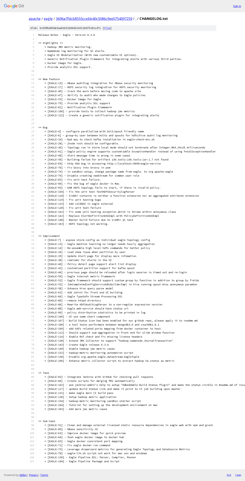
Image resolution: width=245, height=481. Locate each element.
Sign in (237, 6)
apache (35, 18)
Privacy (33, 475)
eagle (48, 18)
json (238, 475)
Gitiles (23, 475)
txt (229, 475)
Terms (44, 475)
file (107, 28)
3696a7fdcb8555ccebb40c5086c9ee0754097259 (94, 18)
